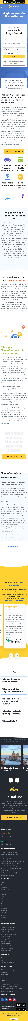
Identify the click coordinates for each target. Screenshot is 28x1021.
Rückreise (10, 53)
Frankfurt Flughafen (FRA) (9, 852)
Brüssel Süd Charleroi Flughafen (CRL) (12, 861)
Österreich (4, 908)
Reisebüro (4, 972)
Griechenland (5, 899)
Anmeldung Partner (7, 991)
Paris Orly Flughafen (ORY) (9, 866)
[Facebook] (2, 999)
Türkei (3, 920)
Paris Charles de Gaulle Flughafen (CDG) (13, 863)
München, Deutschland (8, 929)
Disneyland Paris (6, 951)
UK (1, 903)
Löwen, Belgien (5, 941)
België (2, 882)
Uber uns (3, 958)
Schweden (4, 913)
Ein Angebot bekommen (14, 151)
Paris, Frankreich (6, 944)
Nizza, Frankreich (6, 946)
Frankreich (4, 887)
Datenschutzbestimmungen (9, 986)
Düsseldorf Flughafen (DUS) (9, 855)
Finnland (3, 918)
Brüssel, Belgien (5, 936)
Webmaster (4, 974)
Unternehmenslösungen (8, 970)
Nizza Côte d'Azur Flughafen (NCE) (11, 868)
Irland (2, 901)
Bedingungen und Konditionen (10, 984)
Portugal (3, 894)
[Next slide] (17, 655)
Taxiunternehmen (6, 977)
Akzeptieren (14, 1019)
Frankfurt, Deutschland (8, 927)
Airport (17, 6)
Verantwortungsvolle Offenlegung (11, 989)
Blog (2, 960)
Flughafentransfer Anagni (12, 769)
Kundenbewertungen (7, 962)
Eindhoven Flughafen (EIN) (9, 873)
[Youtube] (10, 999)
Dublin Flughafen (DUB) (8, 875)
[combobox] (14, 39)
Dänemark (4, 915)
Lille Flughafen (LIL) (6, 871)
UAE (2, 906)
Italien (3, 505)
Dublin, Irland (5, 932)
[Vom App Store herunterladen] (8, 2)
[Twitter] (6, 999)
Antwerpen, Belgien (7, 939)
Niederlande (4, 885)
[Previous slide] (11, 655)
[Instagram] (14, 999)
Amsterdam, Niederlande (8, 934)
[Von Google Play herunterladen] (19, 2)
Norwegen (4, 911)
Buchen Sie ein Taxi (14, 457)
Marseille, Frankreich (7, 948)
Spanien (3, 892)
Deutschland (5, 889)
